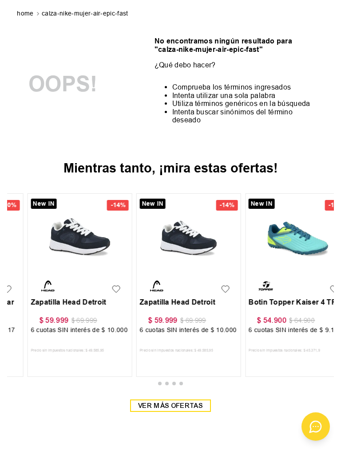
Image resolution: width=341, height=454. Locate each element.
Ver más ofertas (170, 406)
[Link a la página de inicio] (26, 13)
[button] (160, 383)
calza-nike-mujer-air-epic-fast (85, 13)
